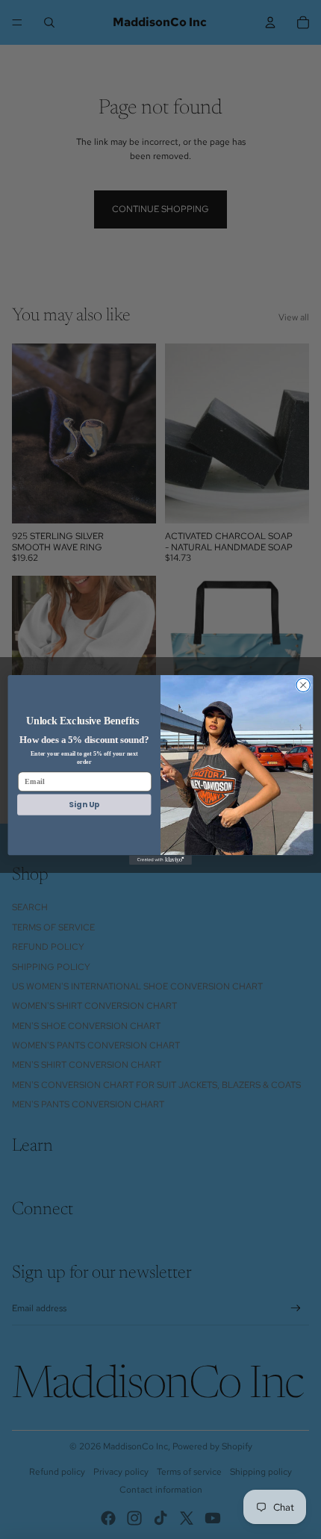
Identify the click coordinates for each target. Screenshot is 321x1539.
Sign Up (84, 804)
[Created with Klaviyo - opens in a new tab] (160, 860)
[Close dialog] (303, 684)
